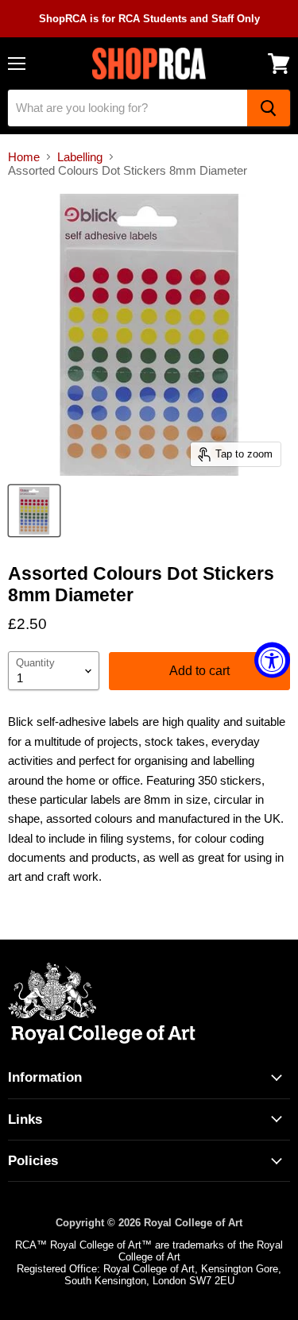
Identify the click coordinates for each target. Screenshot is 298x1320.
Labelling (80, 157)
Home (24, 157)
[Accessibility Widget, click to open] (272, 660)
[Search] (268, 108)
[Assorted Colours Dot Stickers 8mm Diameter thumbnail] (34, 510)
